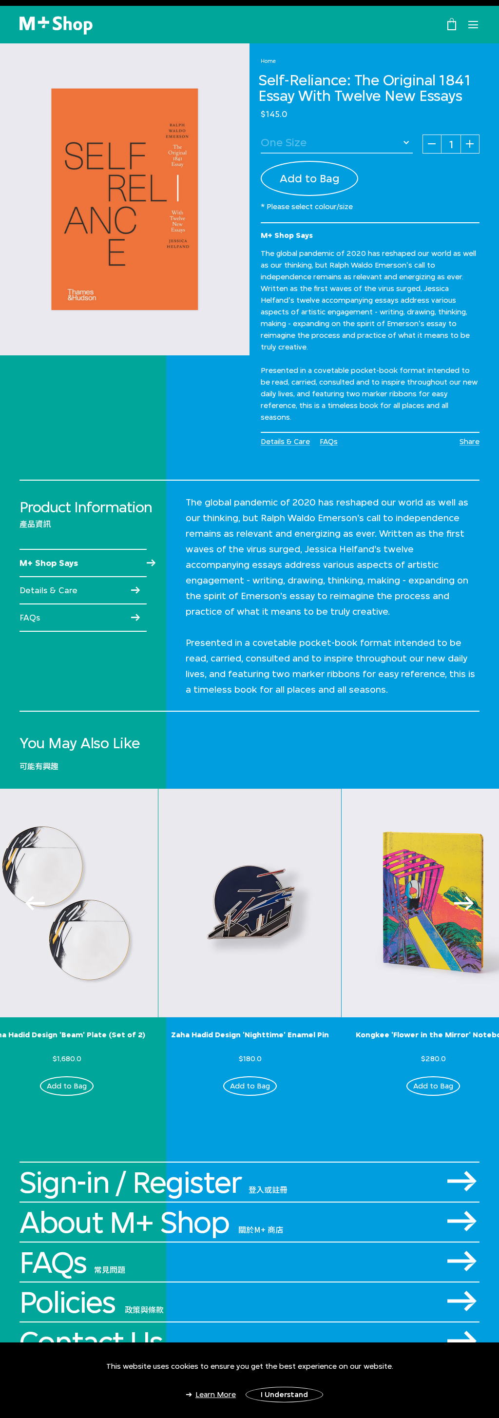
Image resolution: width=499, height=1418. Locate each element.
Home (268, 61)
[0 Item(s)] (451, 24)
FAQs (329, 441)
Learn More (215, 1394)
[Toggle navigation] (473, 25)
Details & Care (285, 441)
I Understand (284, 1394)
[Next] (464, 903)
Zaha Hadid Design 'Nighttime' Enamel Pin (250, 1034)
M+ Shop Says (48, 563)
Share (470, 441)
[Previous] (35, 903)
